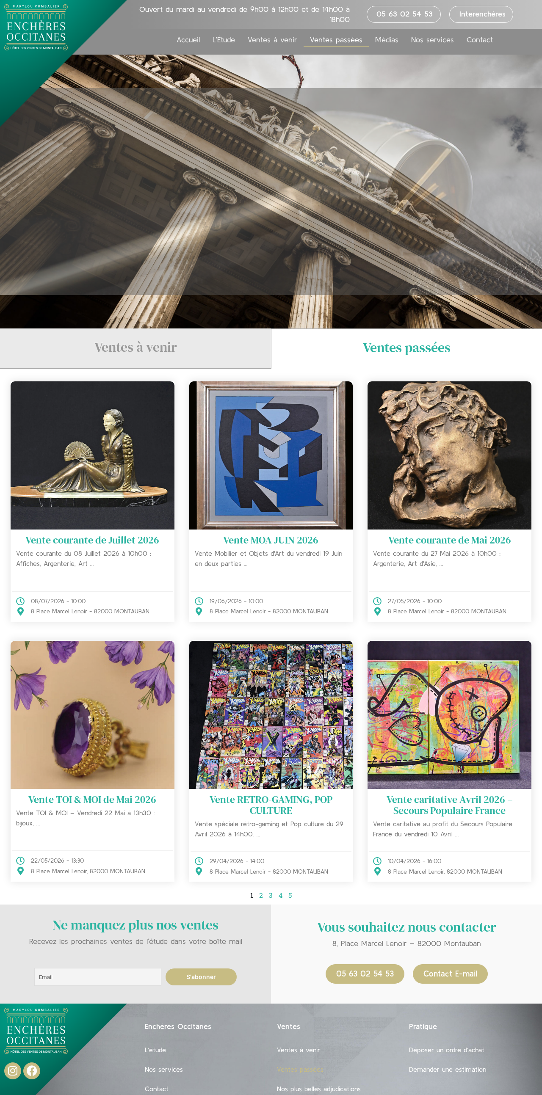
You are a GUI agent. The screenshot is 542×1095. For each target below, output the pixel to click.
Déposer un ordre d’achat (446, 1050)
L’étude (155, 1050)
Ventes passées (336, 40)
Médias (386, 40)
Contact (480, 40)
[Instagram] (12, 1070)
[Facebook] (31, 1070)
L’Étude (224, 40)
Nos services (432, 40)
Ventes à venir (272, 40)
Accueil (188, 40)
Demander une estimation (447, 1069)
